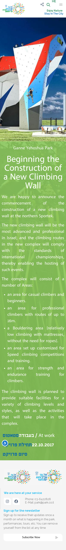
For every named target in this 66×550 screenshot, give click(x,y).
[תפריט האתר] (59, 5)
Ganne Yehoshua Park (33, 148)
